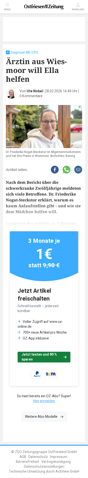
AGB (23, 456)
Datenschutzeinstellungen (44, 466)
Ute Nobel (35, 91)
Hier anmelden (44, 401)
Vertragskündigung (56, 461)
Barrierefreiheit (27, 461)
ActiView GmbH (67, 471)
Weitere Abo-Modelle (41, 416)
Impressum (58, 456)
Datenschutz (38, 456)
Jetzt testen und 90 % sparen (39, 357)
